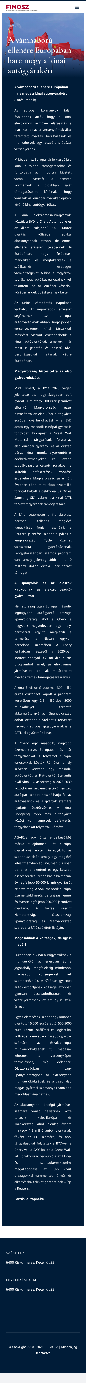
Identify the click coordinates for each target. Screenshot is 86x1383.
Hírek (12, 25)
